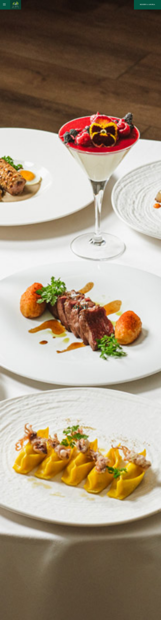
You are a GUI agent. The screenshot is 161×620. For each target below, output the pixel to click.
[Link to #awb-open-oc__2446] (4, 4)
